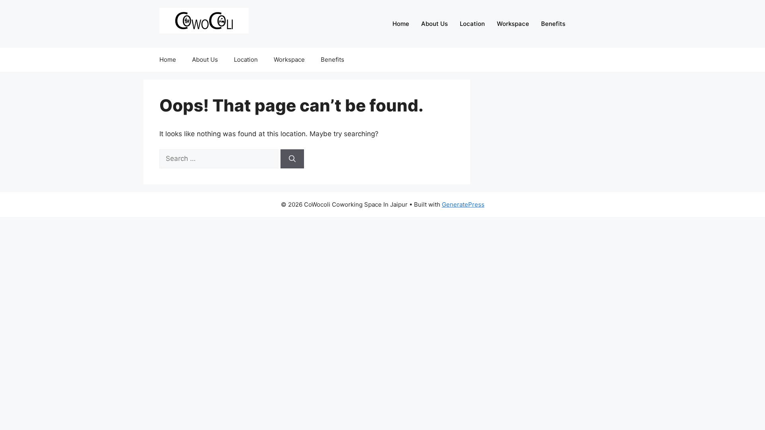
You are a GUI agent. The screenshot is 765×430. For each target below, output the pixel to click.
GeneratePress (463, 204)
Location (472, 23)
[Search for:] (219, 158)
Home (400, 23)
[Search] (292, 158)
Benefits (553, 23)
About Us (434, 23)
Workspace (513, 23)
